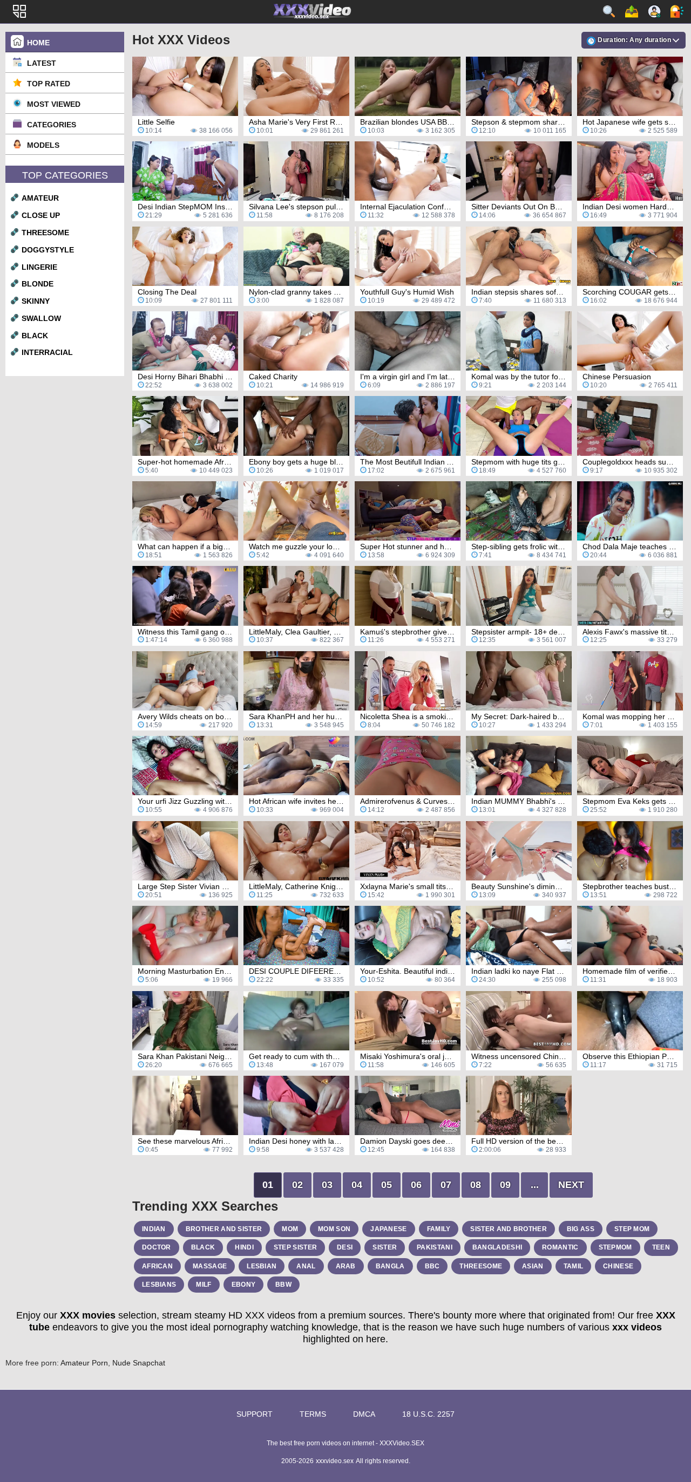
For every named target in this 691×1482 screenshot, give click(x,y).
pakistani (434, 1247)
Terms (313, 1414)
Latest (41, 63)
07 (446, 1184)
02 (297, 1184)
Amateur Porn (84, 1362)
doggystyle (48, 249)
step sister (295, 1247)
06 (416, 1184)
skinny (36, 301)
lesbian (261, 1266)
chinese (618, 1266)
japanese (388, 1229)
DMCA (364, 1414)
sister (384, 1247)
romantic (560, 1247)
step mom (631, 1229)
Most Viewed (53, 104)
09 (505, 1184)
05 (386, 1184)
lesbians (159, 1284)
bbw (283, 1284)
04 (356, 1184)
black (35, 335)
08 (475, 1184)
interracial (47, 352)
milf (203, 1284)
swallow (41, 318)
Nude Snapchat (138, 1362)
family (439, 1229)
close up (41, 215)
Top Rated (48, 83)
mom (290, 1229)
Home (38, 42)
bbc (432, 1266)
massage (210, 1266)
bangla (390, 1266)
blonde (37, 283)
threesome (45, 232)
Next (571, 1184)
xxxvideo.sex (335, 1461)
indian (154, 1229)
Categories (51, 124)
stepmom (615, 1247)
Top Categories (65, 175)
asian (533, 1266)
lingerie (39, 267)
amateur (40, 198)
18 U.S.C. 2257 (428, 1414)
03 (327, 1184)
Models (43, 145)
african (157, 1266)
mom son (334, 1229)
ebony (244, 1284)
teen (661, 1247)
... (535, 1184)
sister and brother (508, 1229)
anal (305, 1266)
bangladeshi (497, 1247)
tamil (574, 1266)
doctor (156, 1247)
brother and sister (224, 1229)
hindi (244, 1247)
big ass (580, 1229)
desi (345, 1247)
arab (346, 1266)
